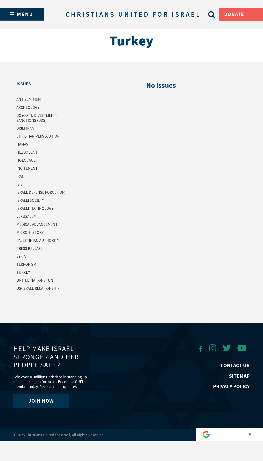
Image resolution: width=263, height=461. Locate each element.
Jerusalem (26, 216)
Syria (21, 256)
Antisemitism (28, 99)
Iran (20, 176)
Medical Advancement (37, 224)
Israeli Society (30, 200)
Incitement (27, 168)
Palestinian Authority (37, 240)
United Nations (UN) (35, 280)
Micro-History (30, 232)
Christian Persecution (38, 136)
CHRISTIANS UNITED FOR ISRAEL (133, 14)
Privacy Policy (231, 386)
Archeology (27, 107)
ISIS (19, 184)
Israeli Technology (34, 208)
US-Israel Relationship (38, 288)
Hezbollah (26, 152)
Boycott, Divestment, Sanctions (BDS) (36, 118)
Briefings (25, 128)
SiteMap (239, 376)
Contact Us (235, 365)
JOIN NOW (41, 400)
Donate (234, 14)
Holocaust (27, 160)
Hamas (22, 144)
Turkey (23, 272)
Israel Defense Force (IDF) (40, 192)
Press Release (29, 248)
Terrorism (26, 264)
